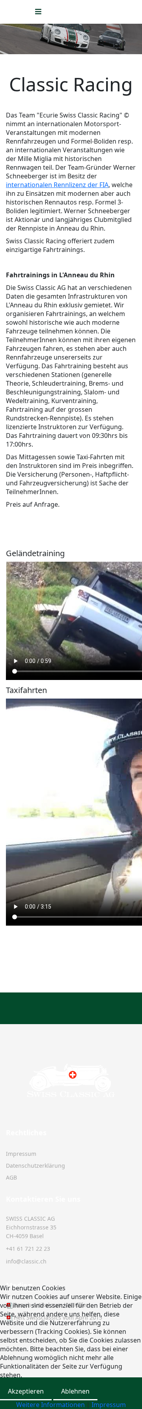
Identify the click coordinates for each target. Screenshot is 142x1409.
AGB (11, 1177)
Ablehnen (75, 1391)
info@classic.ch (26, 1261)
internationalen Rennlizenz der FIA (57, 184)
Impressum (21, 1153)
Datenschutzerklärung (35, 1165)
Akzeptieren (26, 1391)
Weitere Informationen (50, 1404)
